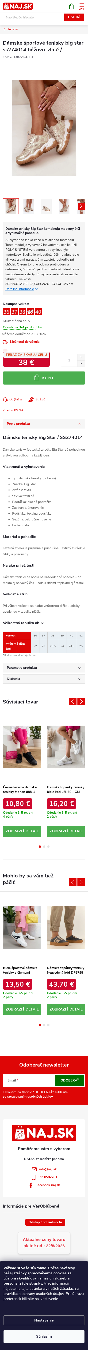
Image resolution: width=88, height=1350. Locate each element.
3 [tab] (48, 846)
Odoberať (70, 1080)
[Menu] (82, 6)
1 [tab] (40, 846)
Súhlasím (44, 1336)
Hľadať (74, 17)
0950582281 (47, 1177)
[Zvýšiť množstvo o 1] (81, 357)
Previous (73, 701)
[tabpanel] (22, 775)
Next (81, 701)
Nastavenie (44, 1320)
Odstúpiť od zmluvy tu (45, 1222)
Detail (32, 831)
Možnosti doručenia (25, 341)
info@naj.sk (48, 1169)
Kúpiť (48, 378)
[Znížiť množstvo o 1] (81, 363)
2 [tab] (44, 846)
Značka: (13, 410)
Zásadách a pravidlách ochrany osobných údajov (41, 1291)
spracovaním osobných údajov (30, 1096)
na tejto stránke (29, 1288)
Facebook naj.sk (48, 1185)
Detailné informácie (19, 289)
